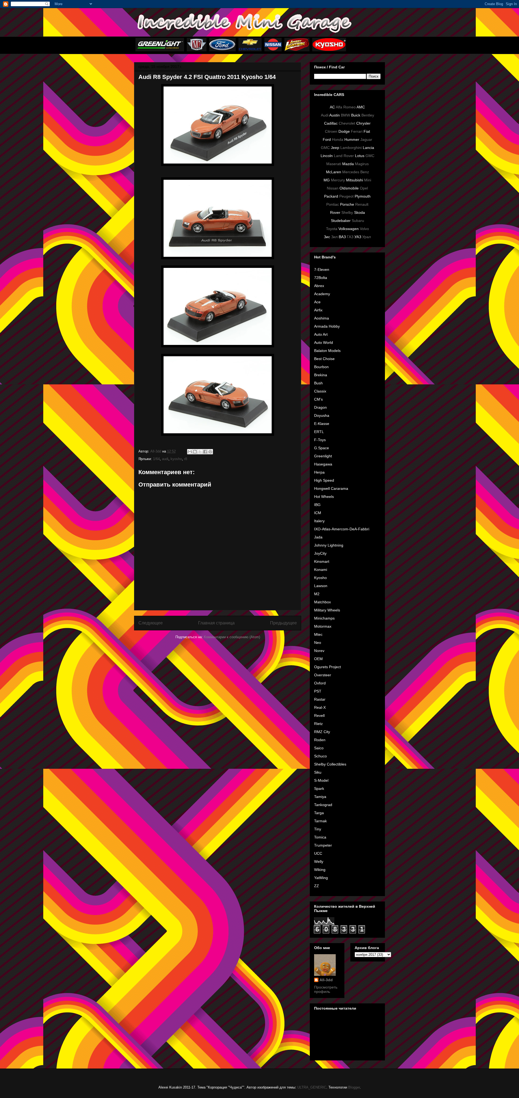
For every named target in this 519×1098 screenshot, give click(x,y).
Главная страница (216, 623)
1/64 (156, 459)
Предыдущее (283, 623)
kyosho (176, 459)
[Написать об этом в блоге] (195, 451)
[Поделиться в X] (200, 451)
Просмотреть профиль (325, 989)
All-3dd (326, 980)
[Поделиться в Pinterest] (210, 451)
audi (165, 459)
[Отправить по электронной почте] (189, 451)
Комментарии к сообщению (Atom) (232, 637)
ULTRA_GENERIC (311, 1087)
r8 (185, 459)
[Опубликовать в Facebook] (205, 451)
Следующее (150, 623)
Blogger (354, 1087)
